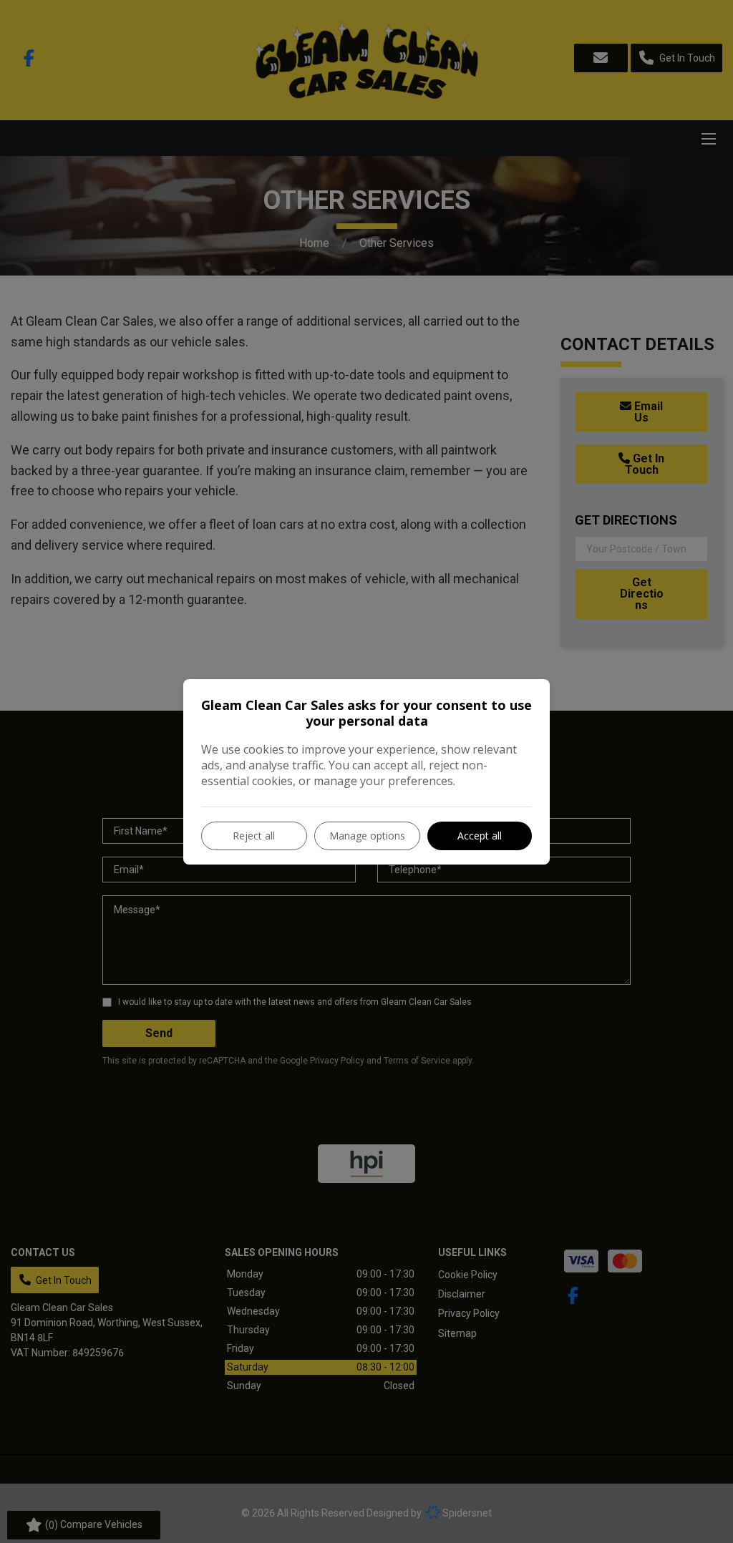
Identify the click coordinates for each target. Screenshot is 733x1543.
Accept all (479, 835)
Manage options (367, 835)
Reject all (254, 835)
